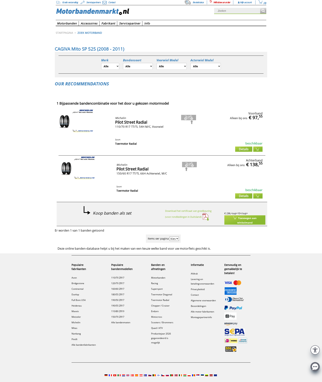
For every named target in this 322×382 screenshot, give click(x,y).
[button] (315, 349)
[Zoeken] (263, 11)
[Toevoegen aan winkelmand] (258, 149)
